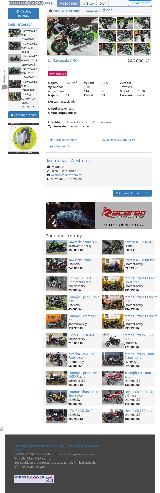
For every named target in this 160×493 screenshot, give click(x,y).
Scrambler (82, 316)
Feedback (4, 74)
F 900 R (78, 335)
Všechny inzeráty (24, 13)
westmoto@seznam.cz (66, 175)
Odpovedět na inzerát (134, 193)
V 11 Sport (141, 297)
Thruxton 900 (141, 373)
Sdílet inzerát (61, 146)
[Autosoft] (34, 479)
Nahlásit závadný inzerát (120, 140)
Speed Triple (83, 297)
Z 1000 (137, 260)
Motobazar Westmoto (67, 11)
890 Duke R (80, 410)
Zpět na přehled (25, 115)
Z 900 (79, 242)
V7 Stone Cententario (140, 356)
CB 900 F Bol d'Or (139, 394)
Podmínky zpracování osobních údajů (40, 446)
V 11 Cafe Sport (140, 280)
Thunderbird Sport (83, 394)
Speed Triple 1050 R (83, 375)
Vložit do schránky (65, 140)
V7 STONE (140, 335)
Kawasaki (92, 11)
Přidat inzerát (140, 3)
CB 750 (135, 410)
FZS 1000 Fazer (81, 356)
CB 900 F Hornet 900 (80, 280)
